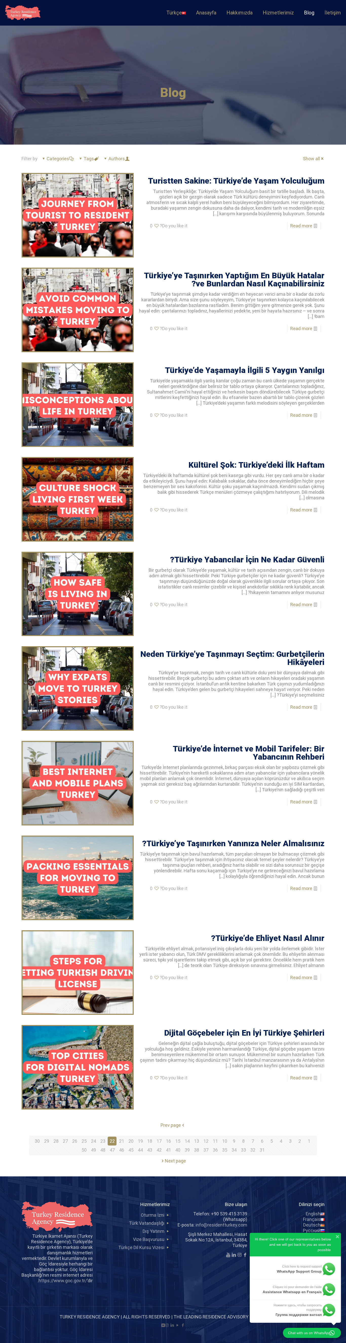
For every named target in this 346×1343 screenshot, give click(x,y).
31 (262, 1150)
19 (140, 1141)
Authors (116, 158)
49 (93, 1150)
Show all (311, 158)
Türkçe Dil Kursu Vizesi (141, 1247)
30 (37, 1141)
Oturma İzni (152, 1215)
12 (205, 1141)
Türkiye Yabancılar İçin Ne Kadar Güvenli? (247, 559)
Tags (89, 158)
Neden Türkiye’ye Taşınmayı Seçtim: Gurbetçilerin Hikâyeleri (232, 658)
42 (159, 1150)
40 (177, 1150)
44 (140, 1150)
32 (252, 1150)
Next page (175, 1160)
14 (187, 1141)
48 (102, 1150)
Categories (58, 158)
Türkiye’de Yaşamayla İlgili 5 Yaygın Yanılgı (244, 370)
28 (56, 1141)
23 (102, 1141)
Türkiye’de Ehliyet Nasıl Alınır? (267, 938)
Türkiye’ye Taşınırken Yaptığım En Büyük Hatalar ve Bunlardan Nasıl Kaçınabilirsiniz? (234, 279)
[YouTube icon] (178, 1325)
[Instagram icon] (167, 1325)
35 (224, 1150)
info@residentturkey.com (221, 1225)
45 (130, 1150)
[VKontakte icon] (163, 1325)
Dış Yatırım (153, 1231)
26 (74, 1141)
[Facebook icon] (183, 1325)
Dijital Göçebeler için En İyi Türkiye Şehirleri (244, 1033)
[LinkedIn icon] (172, 1325)
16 (168, 1141)
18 (149, 1141)
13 (196, 1141)
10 (224, 1141)
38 (196, 1150)
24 (93, 1141)
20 (130, 1141)
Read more (301, 225)
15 (177, 1141)
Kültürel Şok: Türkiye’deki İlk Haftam (256, 465)
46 (121, 1150)
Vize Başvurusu (148, 1239)
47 (112, 1150)
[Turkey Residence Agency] (23, 12)
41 (168, 1150)
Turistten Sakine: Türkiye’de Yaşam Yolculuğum (236, 181)
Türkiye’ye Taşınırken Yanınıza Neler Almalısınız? (233, 843)
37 (205, 1150)
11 (215, 1141)
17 (159, 1141)
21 (121, 1141)
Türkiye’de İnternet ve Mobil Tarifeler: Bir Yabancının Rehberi (248, 753)
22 (112, 1141)
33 (243, 1150)
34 (234, 1150)
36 (215, 1150)
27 (65, 1141)
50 (84, 1150)
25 (84, 1141)
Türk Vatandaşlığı (146, 1223)
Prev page (171, 1125)
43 (149, 1150)
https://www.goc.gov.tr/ (63, 1280)
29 (46, 1141)
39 (187, 1150)
